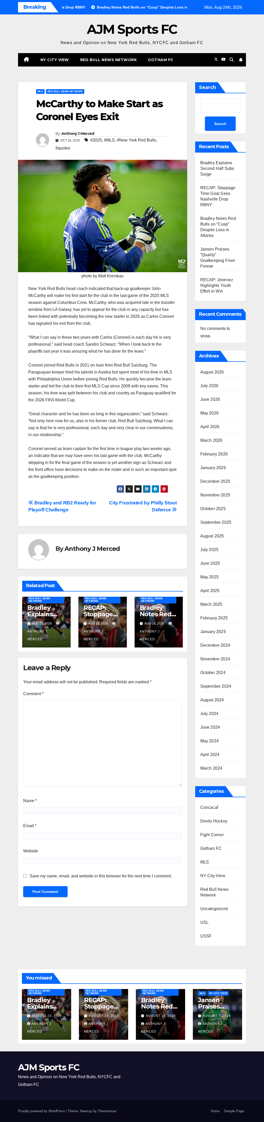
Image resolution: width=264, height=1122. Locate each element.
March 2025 (211, 604)
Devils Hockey (214, 821)
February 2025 (214, 618)
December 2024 (215, 645)
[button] (231, 59)
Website (30, 851)
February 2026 (214, 454)
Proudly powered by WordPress (42, 1111)
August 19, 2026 (104, 1016)
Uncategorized (214, 909)
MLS (40, 91)
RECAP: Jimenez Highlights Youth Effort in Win (216, 285)
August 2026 (212, 372)
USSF (206, 936)
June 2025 (210, 563)
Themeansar (107, 1111)
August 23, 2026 (47, 1016)
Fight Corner (212, 835)
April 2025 (210, 590)
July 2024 (209, 713)
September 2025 (216, 522)
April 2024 (210, 754)
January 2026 (213, 468)
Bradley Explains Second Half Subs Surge (217, 168)
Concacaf (209, 807)
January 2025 (213, 631)
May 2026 (209, 413)
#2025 (96, 140)
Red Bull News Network (108, 59)
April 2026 (210, 427)
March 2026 (211, 440)
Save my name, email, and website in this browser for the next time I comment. (101, 876)
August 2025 (212, 536)
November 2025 (215, 495)
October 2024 (213, 672)
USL (204, 922)
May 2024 (209, 741)
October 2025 (213, 508)
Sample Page (234, 1111)
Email (29, 826)
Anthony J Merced (77, 133)
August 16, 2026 (161, 1016)
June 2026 (210, 399)
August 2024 (212, 700)
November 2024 (215, 659)
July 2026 (209, 386)
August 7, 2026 (217, 1016)
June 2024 (210, 727)
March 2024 (211, 768)
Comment (33, 694)
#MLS (109, 140)
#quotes (62, 148)
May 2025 (209, 577)
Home (215, 1111)
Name (30, 801)
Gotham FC (161, 59)
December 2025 (215, 481)
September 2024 (216, 686)
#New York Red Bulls (136, 140)
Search (207, 87)
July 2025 (209, 549)
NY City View (54, 59)
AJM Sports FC (132, 29)
